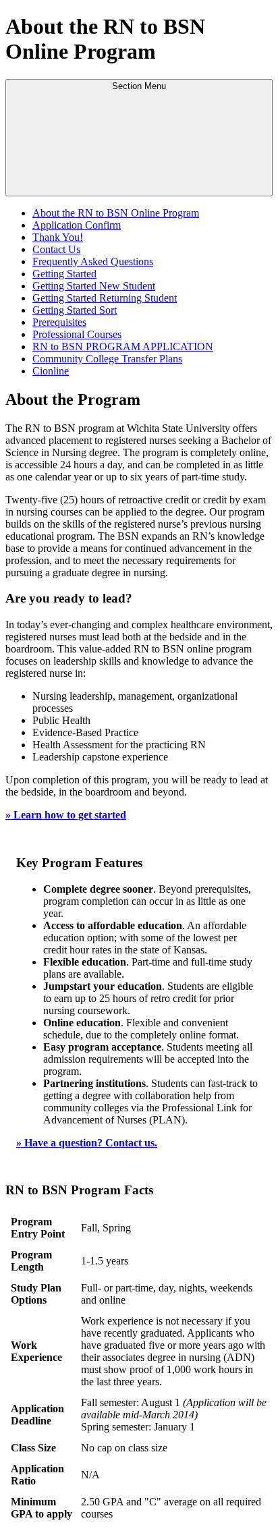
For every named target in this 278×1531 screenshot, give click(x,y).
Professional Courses (76, 334)
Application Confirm (76, 225)
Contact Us (56, 249)
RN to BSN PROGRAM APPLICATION (122, 346)
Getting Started (64, 273)
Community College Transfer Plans (107, 358)
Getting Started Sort (74, 310)
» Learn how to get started (65, 814)
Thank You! (57, 237)
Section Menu (139, 86)
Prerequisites (59, 322)
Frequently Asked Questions (92, 261)
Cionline (50, 371)
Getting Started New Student (93, 285)
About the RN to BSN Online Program (115, 213)
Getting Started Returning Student (104, 298)
